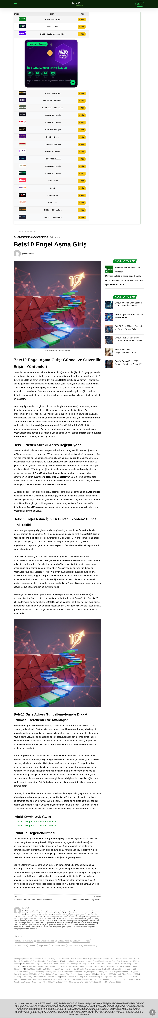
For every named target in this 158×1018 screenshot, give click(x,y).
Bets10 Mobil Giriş (81, 969)
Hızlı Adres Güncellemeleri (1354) (46, 977)
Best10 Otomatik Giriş (122, 964)
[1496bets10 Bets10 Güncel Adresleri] (109, 269)
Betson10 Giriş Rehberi (69, 966)
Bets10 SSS (131, 969)
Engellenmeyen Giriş (107, 961)
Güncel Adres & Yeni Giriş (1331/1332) (84, 982)
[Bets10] (77, 4)
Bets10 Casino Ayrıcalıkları (33, 959)
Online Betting (30, 231)
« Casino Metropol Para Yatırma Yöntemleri (33, 900)
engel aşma (44, 946)
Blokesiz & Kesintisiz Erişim (87, 961)
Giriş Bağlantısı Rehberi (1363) (122, 972)
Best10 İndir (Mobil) (50, 964)
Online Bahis (74, 946)
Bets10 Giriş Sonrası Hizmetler (57, 959)
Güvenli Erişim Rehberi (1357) (127, 974)
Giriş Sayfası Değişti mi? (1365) (70, 972)
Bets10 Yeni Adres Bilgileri (31, 964)
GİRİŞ (81, 19)
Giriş (139, 4)
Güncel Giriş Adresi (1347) (87, 979)
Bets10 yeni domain (81, 941)
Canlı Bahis (20, 946)
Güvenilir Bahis (58, 946)
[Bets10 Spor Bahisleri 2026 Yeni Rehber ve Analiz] (109, 317)
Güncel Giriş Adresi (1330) (110, 982)
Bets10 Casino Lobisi (124, 959)
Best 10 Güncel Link (104, 964)
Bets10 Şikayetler (32, 969)
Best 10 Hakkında (52, 966)
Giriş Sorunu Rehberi (117, 969)
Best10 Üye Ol (122, 961)
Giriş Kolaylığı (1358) (105, 974)
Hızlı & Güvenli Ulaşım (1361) (46, 974)
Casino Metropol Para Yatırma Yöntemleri (36, 821)
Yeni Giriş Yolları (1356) (23, 977)
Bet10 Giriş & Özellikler (86, 964)
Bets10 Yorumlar (86, 966)
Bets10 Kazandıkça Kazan (104, 959)
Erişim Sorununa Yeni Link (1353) (74, 977)
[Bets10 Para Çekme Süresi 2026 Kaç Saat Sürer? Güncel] (109, 340)
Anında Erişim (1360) (68, 974)
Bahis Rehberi (22, 237)
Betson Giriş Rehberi (68, 964)
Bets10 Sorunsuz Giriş (63, 969)
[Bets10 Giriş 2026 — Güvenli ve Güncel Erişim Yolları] (109, 329)
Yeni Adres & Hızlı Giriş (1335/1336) (53, 982)
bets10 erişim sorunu (24, 941)
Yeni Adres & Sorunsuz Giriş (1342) (113, 979)
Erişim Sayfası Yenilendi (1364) (96, 972)
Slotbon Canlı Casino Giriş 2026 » (86, 900)
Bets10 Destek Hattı (102, 966)
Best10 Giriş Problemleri (33, 966)
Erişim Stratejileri (53, 961)
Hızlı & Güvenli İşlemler (36, 961)
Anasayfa (17, 231)
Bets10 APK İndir (46, 969)
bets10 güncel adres (45, 941)
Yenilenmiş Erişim (68, 961)
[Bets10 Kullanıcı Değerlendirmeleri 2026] (109, 352)
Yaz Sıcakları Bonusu (29, 982)
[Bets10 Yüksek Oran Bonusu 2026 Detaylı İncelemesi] (109, 305)
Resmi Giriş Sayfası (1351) (117, 977)
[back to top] (152, 1012)
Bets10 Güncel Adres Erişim (82, 959)
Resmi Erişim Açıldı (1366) (46, 972)
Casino (32, 946)
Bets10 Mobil (63, 941)
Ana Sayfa (18, 959)
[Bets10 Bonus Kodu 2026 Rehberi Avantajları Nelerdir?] (109, 364)
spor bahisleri (89, 946)
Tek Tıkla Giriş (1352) (97, 977)
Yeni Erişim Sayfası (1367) (24, 972)
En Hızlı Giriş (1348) (68, 979)
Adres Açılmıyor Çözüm (98, 969)
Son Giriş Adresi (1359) (87, 974)
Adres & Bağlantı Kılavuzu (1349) (46, 979)
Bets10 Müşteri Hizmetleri (121, 966)
